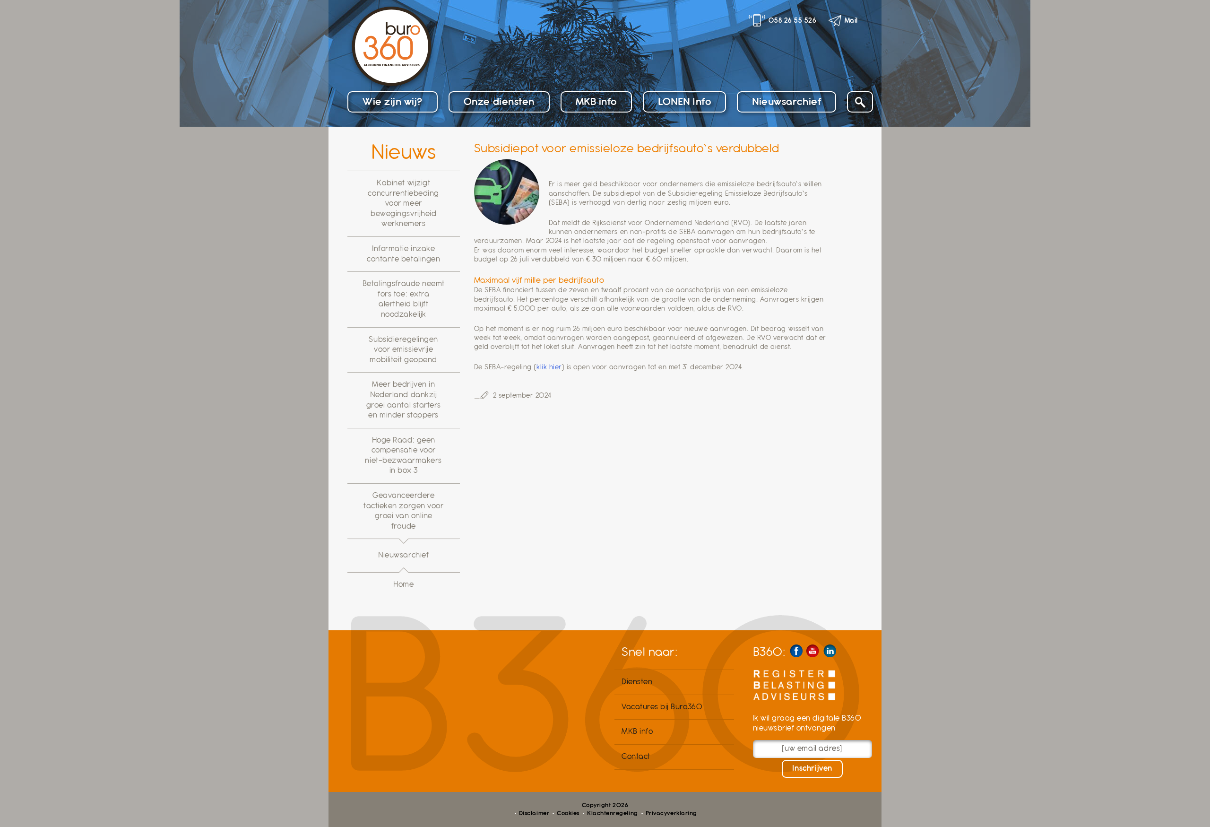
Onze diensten (499, 101)
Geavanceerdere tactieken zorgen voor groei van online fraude (403, 511)
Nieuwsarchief (786, 101)
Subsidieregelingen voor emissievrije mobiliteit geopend (403, 349)
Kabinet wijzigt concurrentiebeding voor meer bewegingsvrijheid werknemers (403, 203)
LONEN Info (684, 101)
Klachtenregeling (612, 813)
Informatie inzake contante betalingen (403, 253)
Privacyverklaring (671, 813)
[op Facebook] (796, 650)
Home (403, 584)
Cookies (568, 813)
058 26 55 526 (792, 20)
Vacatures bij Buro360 (662, 707)
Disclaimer (534, 813)
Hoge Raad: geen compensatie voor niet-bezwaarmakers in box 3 (403, 455)
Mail (851, 20)
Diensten (637, 682)
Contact (636, 756)
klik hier (549, 367)
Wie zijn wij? (393, 101)
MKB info (596, 101)
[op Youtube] (812, 650)
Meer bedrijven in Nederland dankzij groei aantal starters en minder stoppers (403, 399)
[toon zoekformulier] (860, 102)
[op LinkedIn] (829, 650)
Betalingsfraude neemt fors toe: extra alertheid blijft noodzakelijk (404, 299)
